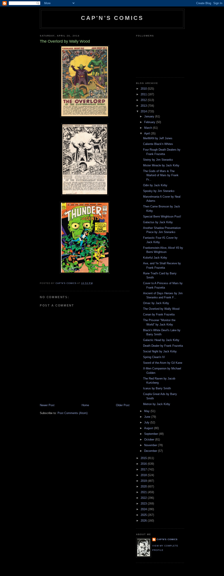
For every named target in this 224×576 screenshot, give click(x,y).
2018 (144, 475)
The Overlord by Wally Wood (161, 308)
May (147, 411)
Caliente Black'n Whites (158, 144)
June (147, 416)
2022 (144, 497)
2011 (144, 94)
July (147, 422)
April (147, 133)
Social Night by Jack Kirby (160, 351)
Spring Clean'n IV (154, 357)
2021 (144, 492)
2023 (144, 503)
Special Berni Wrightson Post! (162, 216)
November (151, 445)
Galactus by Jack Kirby (158, 222)
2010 (144, 88)
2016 (144, 463)
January (149, 116)
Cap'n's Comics (112, 18)
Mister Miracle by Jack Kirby (161, 165)
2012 (144, 100)
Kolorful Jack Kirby (155, 257)
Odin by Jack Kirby (155, 185)
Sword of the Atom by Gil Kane (162, 362)
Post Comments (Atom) (73, 413)
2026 (144, 520)
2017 (144, 469)
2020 (144, 486)
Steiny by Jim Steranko (158, 159)
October (149, 439)
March (148, 127)
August (149, 428)
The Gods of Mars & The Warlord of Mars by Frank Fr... (160, 175)
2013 (144, 105)
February (150, 122)
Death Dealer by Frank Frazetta (163, 345)
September (151, 433)
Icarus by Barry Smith (157, 388)
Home (85, 405)
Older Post (123, 405)
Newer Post (47, 405)
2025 (144, 515)
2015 (144, 458)
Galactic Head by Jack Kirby (161, 340)
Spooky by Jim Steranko (158, 191)
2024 (144, 509)
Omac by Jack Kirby (156, 303)
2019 (144, 480)
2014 (144, 111)
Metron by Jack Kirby (156, 404)
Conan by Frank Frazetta (159, 314)
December (151, 450)
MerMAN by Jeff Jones (157, 138)
